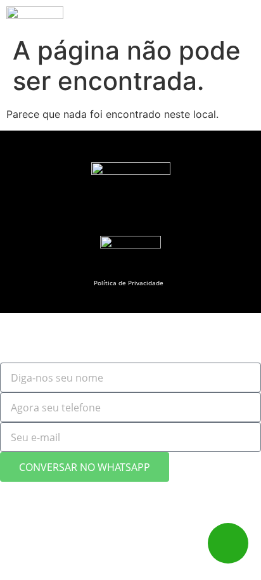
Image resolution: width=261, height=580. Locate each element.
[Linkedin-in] (155, 216)
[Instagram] (105, 216)
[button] (230, 18)
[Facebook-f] (130, 217)
